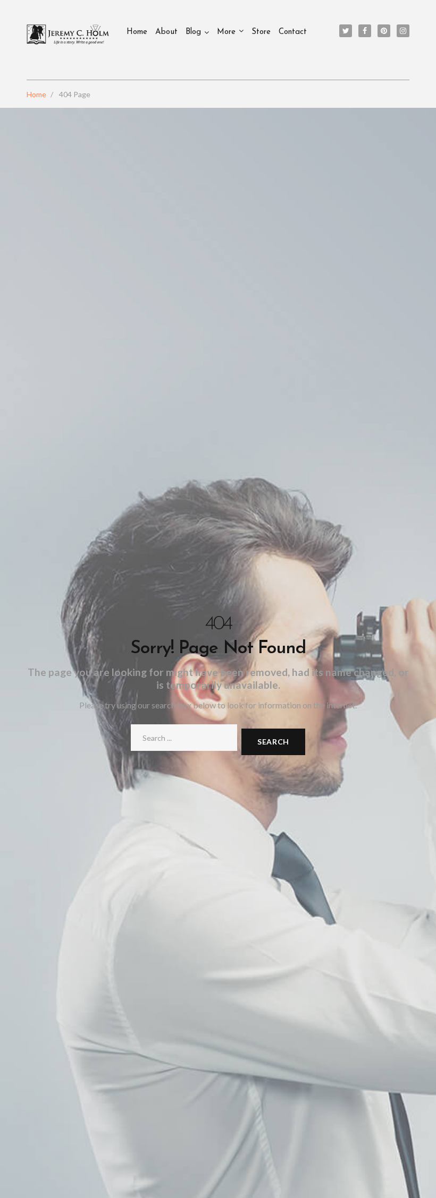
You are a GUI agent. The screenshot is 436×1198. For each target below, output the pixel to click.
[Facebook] (364, 30)
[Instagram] (403, 30)
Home (137, 32)
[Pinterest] (384, 30)
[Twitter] (345, 30)
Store (261, 32)
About (166, 32)
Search (273, 741)
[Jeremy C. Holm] (69, 34)
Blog (193, 32)
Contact (293, 32)
